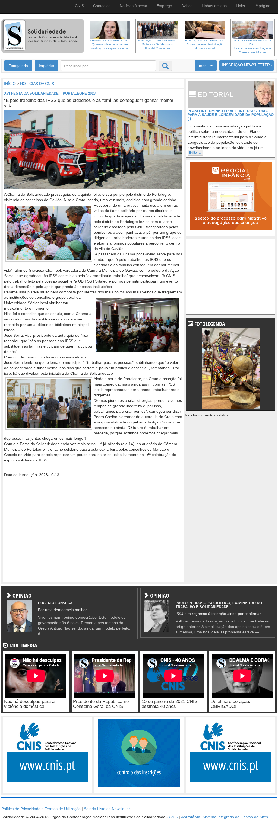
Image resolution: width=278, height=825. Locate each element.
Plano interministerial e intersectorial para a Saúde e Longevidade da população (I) (231, 115)
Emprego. (164, 6)
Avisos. (187, 6)
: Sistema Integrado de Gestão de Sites (224, 817)
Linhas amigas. (215, 6)
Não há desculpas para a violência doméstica (29, 704)
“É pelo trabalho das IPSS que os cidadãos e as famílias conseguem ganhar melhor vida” (88, 103)
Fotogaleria (18, 65)
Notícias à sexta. (134, 6)
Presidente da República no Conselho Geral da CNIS (101, 704)
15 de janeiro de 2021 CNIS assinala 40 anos (169, 704)
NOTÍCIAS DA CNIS (37, 83)
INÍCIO (10, 83)
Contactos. (102, 6)
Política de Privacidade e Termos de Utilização (41, 809)
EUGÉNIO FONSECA (55, 603)
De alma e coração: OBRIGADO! (230, 704)
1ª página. (262, 6)
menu (204, 65)
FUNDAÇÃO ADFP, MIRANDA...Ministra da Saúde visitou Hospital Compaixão (157, 44)
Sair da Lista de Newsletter (107, 809)
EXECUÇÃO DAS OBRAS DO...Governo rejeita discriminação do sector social (205, 44)
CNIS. (80, 6)
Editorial (195, 153)
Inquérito (46, 65)
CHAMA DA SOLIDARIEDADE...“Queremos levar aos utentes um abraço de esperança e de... (110, 44)
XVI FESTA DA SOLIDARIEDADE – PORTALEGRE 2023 (50, 93)
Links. (241, 6)
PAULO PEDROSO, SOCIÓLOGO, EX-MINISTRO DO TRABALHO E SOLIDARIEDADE (219, 605)
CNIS (173, 817)
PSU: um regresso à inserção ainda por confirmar (218, 613)
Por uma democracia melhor (62, 610)
